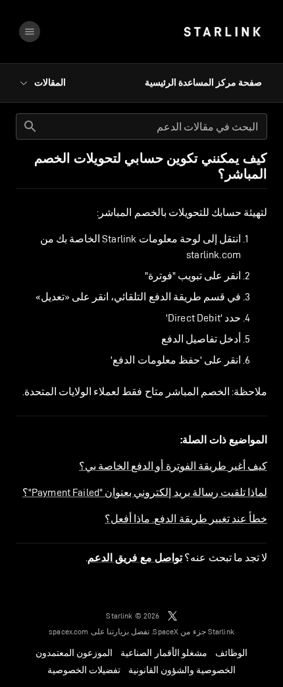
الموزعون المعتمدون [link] (74, 652)
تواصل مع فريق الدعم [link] (135, 558)
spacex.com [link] (69, 631)
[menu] (29, 31)
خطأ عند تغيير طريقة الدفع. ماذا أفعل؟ (186, 518)
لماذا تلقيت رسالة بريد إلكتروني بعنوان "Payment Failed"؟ (144, 492)
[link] (222, 31)
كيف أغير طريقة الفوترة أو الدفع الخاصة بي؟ (173, 466)
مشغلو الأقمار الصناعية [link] (163, 652)
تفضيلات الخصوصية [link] (83, 670)
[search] (30, 126)
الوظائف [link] (231, 652)
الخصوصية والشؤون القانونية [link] (182, 670)
